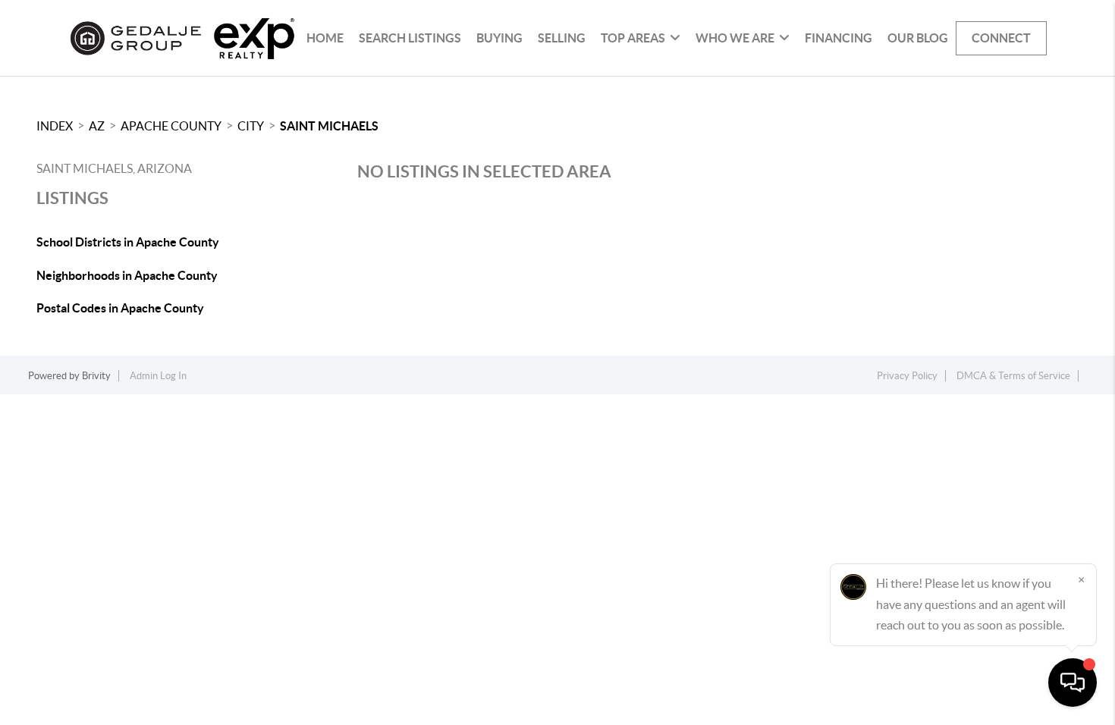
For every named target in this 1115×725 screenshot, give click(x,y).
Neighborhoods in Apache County (127, 275)
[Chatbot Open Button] (1072, 682)
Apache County (171, 126)
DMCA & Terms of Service (1013, 375)
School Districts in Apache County (127, 242)
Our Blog (917, 38)
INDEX (54, 126)
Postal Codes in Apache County (120, 308)
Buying (499, 38)
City (250, 126)
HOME (325, 38)
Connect (1001, 38)
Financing (838, 38)
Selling (562, 38)
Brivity (96, 375)
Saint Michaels (329, 126)
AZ (97, 126)
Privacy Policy (907, 375)
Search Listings (410, 38)
